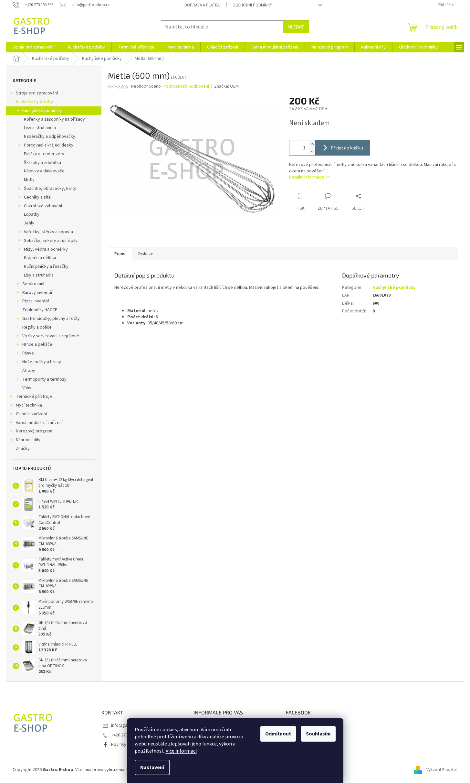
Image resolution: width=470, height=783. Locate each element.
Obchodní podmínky (252, 5)
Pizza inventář (35, 301)
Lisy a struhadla (39, 275)
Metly (29, 180)
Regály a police (37, 327)
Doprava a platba (202, 5)
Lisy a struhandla (40, 128)
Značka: (226, 86)
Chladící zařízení (31, 414)
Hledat (296, 26)
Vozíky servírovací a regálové (50, 336)
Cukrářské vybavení (43, 206)
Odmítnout (278, 733)
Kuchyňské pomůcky (42, 110)
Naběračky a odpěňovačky (49, 136)
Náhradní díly (28, 440)
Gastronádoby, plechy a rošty (51, 318)
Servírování (33, 284)
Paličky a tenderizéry (44, 154)
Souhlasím (318, 733)
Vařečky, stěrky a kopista (48, 232)
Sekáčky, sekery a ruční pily (51, 240)
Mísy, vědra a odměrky (46, 249)
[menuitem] (33, 47)
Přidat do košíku (347, 147)
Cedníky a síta (37, 197)
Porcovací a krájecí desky (48, 145)
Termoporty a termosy (44, 379)
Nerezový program (34, 431)
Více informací (181, 751)
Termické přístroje (34, 396)
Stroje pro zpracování (37, 93)
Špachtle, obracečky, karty (50, 188)
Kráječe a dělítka (40, 258)
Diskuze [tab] (145, 254)
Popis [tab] (119, 254)
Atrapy (28, 370)
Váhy (26, 388)
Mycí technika (29, 405)
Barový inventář (37, 292)
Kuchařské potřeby (34, 102)
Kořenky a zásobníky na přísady (54, 119)
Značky (23, 448)
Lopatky (31, 214)
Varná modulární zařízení (39, 422)
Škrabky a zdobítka (42, 162)
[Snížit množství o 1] (312, 151)
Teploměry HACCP (39, 310)
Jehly (29, 223)
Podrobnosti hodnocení (186, 86)
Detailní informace (306, 177)
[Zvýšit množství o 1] (312, 144)
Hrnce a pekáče (37, 344)
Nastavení (152, 767)
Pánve (28, 353)
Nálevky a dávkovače (44, 171)
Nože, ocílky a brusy (41, 362)
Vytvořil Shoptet (442, 770)
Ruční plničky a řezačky (46, 266)
